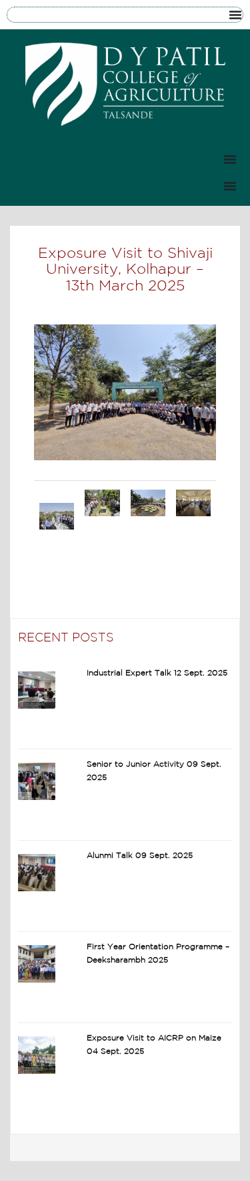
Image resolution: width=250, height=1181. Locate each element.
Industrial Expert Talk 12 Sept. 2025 (157, 673)
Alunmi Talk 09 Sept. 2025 (140, 855)
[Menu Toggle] (235, 14)
